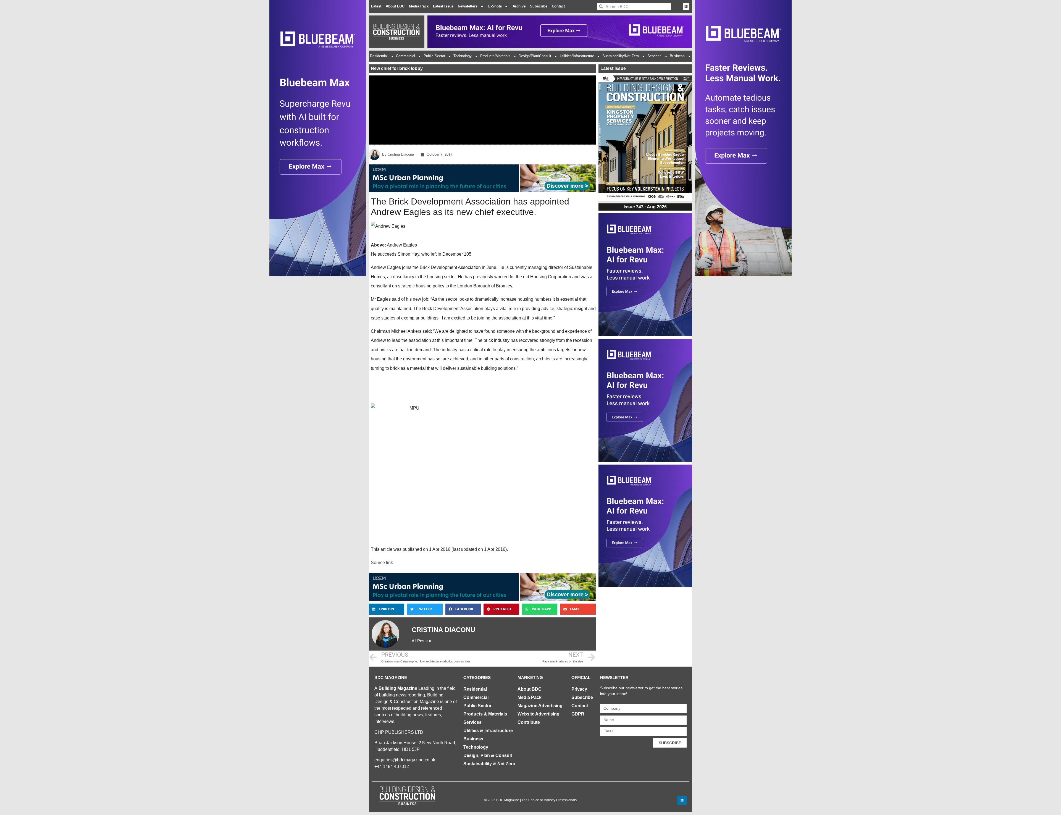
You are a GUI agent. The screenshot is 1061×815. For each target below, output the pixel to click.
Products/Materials (495, 56)
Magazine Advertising (540, 705)
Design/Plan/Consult (535, 56)
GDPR (577, 714)
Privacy (579, 689)
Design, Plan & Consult (487, 755)
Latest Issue (443, 6)
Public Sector (434, 56)
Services (654, 56)
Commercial (405, 56)
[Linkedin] (686, 6)
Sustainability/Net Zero (620, 56)
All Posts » (421, 641)
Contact (558, 6)
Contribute (529, 722)
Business (677, 56)
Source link (382, 562)
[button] (386, 609)
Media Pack (419, 6)
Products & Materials (485, 714)
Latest (376, 6)
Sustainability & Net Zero (489, 763)
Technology (462, 56)
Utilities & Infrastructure (488, 730)
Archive (519, 6)
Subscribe (538, 6)
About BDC (395, 6)
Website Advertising (539, 714)
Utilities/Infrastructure (577, 56)
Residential (379, 56)
